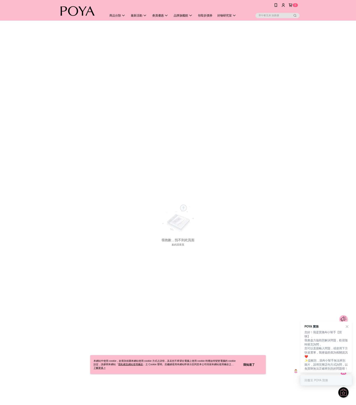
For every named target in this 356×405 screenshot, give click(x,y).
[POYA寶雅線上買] (79, 11)
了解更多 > (99, 367)
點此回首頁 (178, 244)
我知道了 (249, 364)
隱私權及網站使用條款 (130, 364)
